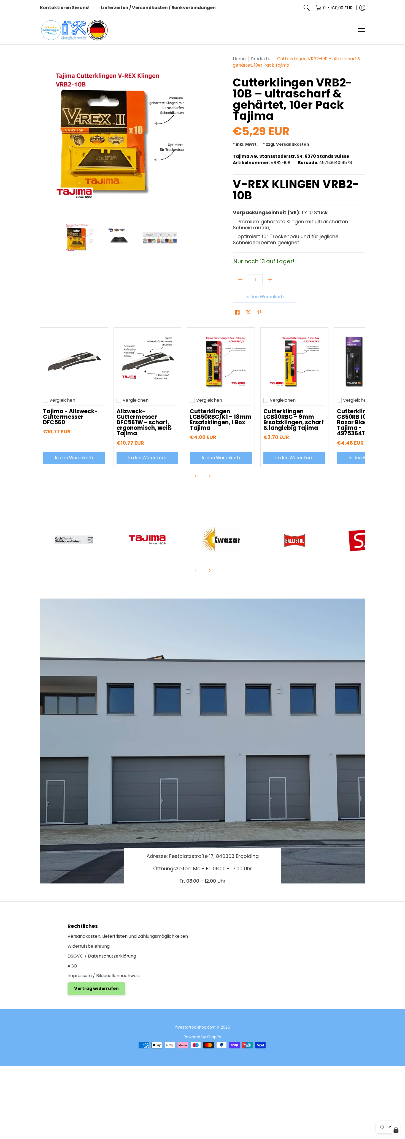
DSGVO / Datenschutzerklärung (102, 956)
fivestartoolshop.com (195, 1027)
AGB (72, 966)
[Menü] (361, 30)
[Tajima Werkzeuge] (148, 539)
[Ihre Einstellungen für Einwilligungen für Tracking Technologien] (396, 1130)
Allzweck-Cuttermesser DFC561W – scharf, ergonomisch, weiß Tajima (144, 422)
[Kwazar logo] (221, 540)
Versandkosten (292, 144)
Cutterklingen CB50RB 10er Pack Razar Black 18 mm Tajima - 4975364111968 (363, 422)
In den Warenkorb (264, 296)
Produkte (261, 59)
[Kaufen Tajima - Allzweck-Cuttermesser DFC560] (74, 361)
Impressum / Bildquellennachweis (104, 975)
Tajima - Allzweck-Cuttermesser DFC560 (70, 416)
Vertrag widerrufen (96, 988)
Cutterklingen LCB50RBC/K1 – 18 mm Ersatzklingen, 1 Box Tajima (221, 419)
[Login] (362, 8)
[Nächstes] (196, 135)
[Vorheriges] (44, 135)
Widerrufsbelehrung (89, 946)
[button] (237, 313)
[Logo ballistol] (294, 539)
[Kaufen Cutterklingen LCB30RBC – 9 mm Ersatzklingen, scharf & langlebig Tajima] (294, 361)
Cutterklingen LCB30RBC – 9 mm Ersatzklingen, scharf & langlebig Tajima (293, 419)
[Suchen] (306, 8)
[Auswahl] (270, 280)
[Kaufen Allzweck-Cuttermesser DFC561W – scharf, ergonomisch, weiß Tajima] (148, 361)
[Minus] (240, 280)
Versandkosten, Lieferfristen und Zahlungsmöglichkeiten (128, 936)
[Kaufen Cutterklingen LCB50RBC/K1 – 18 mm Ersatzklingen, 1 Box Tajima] (221, 361)
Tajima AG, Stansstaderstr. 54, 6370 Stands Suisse (291, 156)
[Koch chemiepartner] (74, 539)
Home (239, 59)
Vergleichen (62, 400)
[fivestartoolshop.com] (74, 30)
